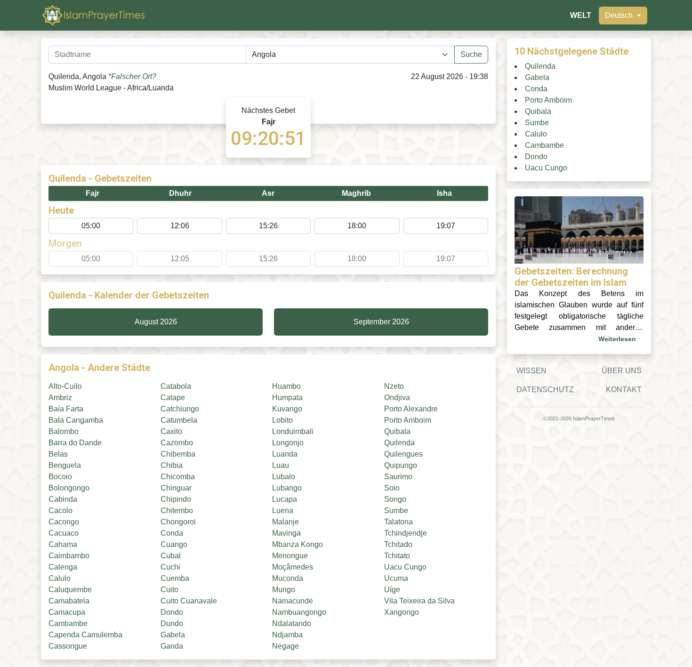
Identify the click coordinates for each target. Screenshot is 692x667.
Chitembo (177, 510)
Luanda (285, 454)
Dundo (172, 623)
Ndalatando (291, 623)
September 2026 (381, 322)
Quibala (397, 431)
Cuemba (175, 578)
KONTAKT (624, 390)
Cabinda (62, 499)
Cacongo (63, 522)
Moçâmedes (292, 567)
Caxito (171, 431)
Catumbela (179, 420)
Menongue (290, 556)
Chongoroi (178, 522)
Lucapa (284, 499)
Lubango (287, 488)
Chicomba (178, 477)
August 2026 (156, 322)
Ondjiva (397, 398)
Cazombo (177, 443)
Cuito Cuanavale (189, 601)
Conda (172, 533)
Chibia (172, 465)
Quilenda (399, 443)
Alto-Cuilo (65, 386)
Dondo (172, 612)
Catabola (176, 386)
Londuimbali (293, 431)
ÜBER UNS (622, 371)
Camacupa (66, 612)
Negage (285, 646)
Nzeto (394, 386)
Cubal (171, 556)
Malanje (285, 522)
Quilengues (403, 454)
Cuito (169, 590)
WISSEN (531, 371)
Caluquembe (70, 590)
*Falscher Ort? (132, 76)
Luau (280, 465)
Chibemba (178, 454)
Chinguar (176, 488)
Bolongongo (68, 488)
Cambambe (68, 623)
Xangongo (401, 612)
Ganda (172, 646)
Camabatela (68, 601)
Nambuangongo (299, 612)
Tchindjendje (405, 533)
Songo (395, 499)
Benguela (64, 465)
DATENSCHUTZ (545, 390)
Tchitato (397, 556)
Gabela (173, 635)
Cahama (62, 544)
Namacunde (292, 601)
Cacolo (60, 510)
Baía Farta (65, 409)
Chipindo (176, 499)
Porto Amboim (407, 420)
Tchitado (398, 544)
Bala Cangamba (75, 420)
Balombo (63, 431)
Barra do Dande (75, 443)
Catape (173, 398)
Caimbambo (68, 556)
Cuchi (170, 567)
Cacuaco (63, 533)
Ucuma (396, 578)
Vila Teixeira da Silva (419, 601)
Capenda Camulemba (85, 635)
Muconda (287, 578)
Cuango (174, 544)
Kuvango (287, 409)
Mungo (283, 590)
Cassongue (67, 646)
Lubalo (283, 477)
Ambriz (60, 398)
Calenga (62, 567)
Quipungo (400, 465)
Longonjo (288, 443)
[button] (623, 15)
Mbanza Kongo (297, 544)
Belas (58, 454)
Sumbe (396, 510)
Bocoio (60, 477)
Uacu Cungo (405, 567)
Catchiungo (180, 409)
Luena (282, 510)
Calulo (59, 578)
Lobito (282, 420)
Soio (392, 488)
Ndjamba (287, 635)
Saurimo (398, 477)
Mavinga (286, 533)
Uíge (392, 590)
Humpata (287, 398)
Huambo (286, 386)
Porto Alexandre (411, 409)
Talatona (398, 522)
